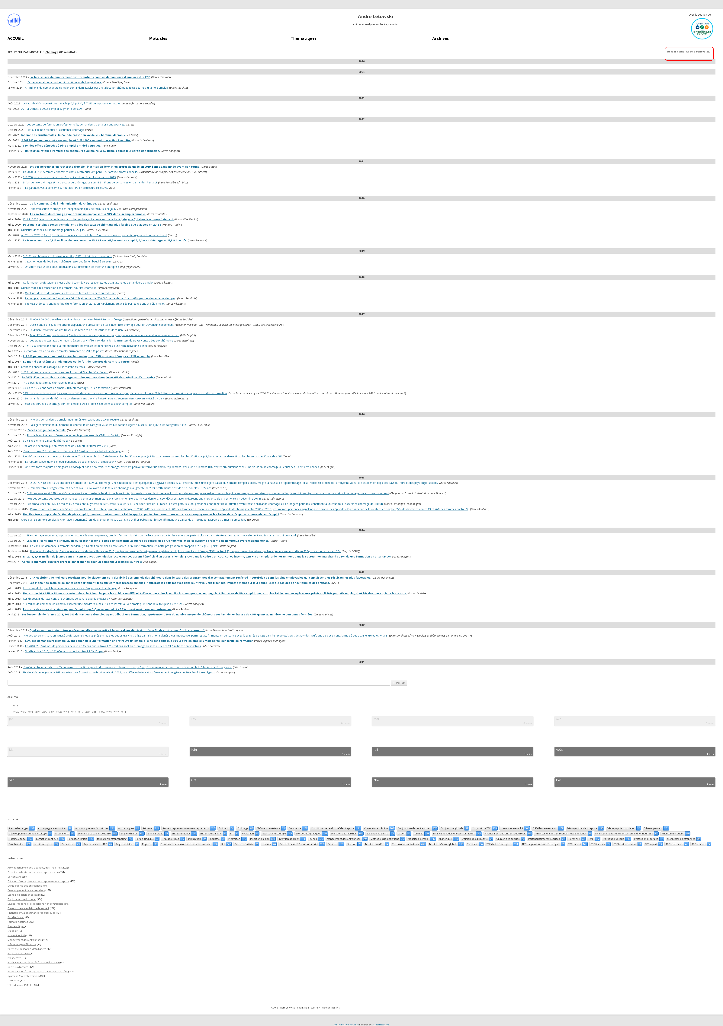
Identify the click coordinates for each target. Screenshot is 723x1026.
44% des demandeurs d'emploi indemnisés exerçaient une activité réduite (74, 419)
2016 (87, 712)
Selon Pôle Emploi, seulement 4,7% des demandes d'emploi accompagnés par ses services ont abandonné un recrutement (104, 335)
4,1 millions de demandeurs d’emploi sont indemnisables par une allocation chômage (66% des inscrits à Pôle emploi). (97, 87)
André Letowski (375, 16)
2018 (73, 712)
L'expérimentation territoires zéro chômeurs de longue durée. (64, 82)
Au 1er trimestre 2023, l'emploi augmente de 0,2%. (52, 108)
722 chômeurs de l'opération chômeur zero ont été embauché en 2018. (68, 261)
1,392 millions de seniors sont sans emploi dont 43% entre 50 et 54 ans (64, 372)
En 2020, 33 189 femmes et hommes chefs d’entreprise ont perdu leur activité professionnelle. (80, 172)
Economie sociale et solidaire (24, 894)
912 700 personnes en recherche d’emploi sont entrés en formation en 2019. (69, 177)
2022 (44, 712)
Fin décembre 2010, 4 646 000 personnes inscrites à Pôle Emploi (64, 651)
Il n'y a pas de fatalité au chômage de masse (49, 382)
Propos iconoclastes (19, 953)
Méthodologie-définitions (22, 944)
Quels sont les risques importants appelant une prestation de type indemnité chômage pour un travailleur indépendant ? (102, 324)
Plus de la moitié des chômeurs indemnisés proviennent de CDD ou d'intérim (73, 435)
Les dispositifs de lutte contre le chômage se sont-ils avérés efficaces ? (66, 598)
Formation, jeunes (18, 921)
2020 (59, 712)
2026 (16, 712)
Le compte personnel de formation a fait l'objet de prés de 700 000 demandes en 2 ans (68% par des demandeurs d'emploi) (100, 298)
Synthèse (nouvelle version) (24, 976)
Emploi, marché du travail (22, 899)
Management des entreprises (25, 940)
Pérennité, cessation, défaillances (27, 949)
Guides (12, 930)
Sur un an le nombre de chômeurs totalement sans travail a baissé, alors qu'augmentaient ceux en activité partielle (95, 398)
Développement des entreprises (26, 890)
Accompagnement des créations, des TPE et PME (35, 867)
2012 (116, 712)
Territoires (13, 980)
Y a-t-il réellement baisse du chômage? (46, 440)
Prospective (14, 958)
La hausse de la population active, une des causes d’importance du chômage (70, 588)
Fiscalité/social (16, 917)
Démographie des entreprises (25, 885)
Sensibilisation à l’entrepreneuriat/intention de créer (38, 971)
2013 (109, 712)
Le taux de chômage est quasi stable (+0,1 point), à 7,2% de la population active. (72, 103)
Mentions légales (331, 1007)
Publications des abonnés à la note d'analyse (34, 962)
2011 (15, 706)
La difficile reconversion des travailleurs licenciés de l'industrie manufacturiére (77, 330)
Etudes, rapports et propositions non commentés (35, 903)
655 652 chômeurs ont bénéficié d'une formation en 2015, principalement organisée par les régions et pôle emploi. (95, 303)
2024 (30, 712)
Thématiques (304, 38)
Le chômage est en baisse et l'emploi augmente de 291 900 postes (63, 351)
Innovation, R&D (17, 935)
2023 (37, 712)
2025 (23, 712)
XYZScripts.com (381, 1024)
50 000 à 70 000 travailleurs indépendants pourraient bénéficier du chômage (76, 319)
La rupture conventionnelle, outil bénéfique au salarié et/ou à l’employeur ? (70, 461)
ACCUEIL (16, 38)
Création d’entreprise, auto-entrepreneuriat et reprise (38, 881)
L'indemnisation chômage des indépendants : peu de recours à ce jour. (73, 209)
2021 (51, 712)
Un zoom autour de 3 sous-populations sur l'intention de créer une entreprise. (72, 266)
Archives (440, 38)
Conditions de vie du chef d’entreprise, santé (33, 872)
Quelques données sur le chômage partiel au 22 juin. (53, 230)
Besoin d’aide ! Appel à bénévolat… (689, 51)
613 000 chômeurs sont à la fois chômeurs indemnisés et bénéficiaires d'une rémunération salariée (87, 346)
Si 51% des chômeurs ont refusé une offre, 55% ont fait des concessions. (67, 256)
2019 (66, 712)
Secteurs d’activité (18, 967)
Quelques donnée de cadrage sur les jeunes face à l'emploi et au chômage (70, 293)
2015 (94, 712)
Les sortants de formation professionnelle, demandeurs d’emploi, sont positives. (76, 124)
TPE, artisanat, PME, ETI (21, 985)
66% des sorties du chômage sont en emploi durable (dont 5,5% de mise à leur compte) (78, 403)
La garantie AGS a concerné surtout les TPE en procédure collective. (66, 187)
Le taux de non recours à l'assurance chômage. (55, 130)
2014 (101, 712)
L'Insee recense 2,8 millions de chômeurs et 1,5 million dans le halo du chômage (72, 451)
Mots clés (158, 38)
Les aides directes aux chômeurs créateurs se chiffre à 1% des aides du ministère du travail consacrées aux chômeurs (101, 340)
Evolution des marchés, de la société (28, 908)
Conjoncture (14, 876)
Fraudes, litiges (16, 926)
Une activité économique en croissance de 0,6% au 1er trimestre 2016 (65, 446)
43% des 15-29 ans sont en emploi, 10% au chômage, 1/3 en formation (66, 388)
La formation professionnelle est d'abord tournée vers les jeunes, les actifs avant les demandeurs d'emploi (88, 282)
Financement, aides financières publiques (31, 912)
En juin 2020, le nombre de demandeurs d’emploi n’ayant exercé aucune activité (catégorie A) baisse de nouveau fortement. (98, 219)
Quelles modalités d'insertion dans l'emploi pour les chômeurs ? (59, 288)
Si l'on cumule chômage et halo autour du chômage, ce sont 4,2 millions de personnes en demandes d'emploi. (90, 182)
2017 (80, 712)
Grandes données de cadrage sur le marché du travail (53, 367)
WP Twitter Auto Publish (346, 1024)
